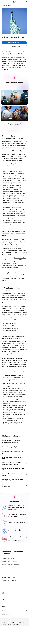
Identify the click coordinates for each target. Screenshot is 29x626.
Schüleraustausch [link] (19, 588)
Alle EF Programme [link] (10, 588)
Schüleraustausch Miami (9, 325)
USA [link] (25, 588)
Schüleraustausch (7, 5)
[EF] (14, 2)
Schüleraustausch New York (10, 323)
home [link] (3, 588)
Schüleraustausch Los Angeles (10, 328)
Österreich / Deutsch (7, 619)
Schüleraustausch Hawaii (9, 330)
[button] (2, 1)
